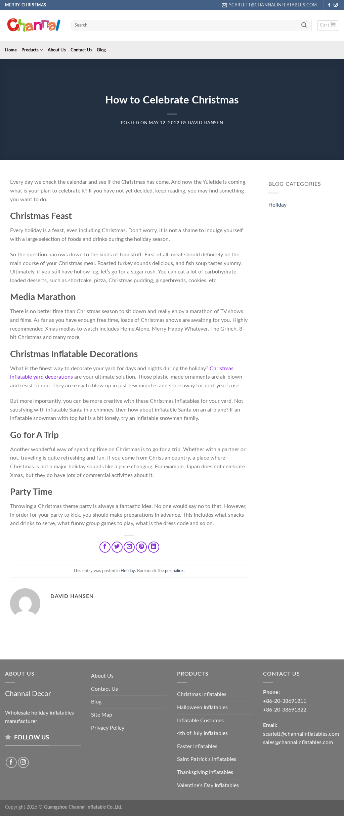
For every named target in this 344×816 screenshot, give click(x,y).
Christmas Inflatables (201, 694)
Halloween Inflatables (202, 707)
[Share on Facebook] (105, 547)
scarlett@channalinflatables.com (301, 734)
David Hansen (205, 123)
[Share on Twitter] (117, 547)
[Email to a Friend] (129, 547)
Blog (101, 50)
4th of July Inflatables (202, 733)
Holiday (128, 571)
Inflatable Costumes (200, 720)
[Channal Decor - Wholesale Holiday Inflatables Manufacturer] (33, 25)
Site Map (101, 715)
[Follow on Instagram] (336, 5)
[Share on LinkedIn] (153, 547)
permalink (174, 571)
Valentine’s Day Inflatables (208, 785)
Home (11, 50)
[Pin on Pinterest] (141, 547)
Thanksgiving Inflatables (205, 772)
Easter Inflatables (197, 746)
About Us (57, 50)
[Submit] (304, 25)
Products (30, 50)
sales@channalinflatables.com (298, 742)
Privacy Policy (107, 728)
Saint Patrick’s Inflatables (206, 759)
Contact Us (81, 50)
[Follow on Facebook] (329, 5)
